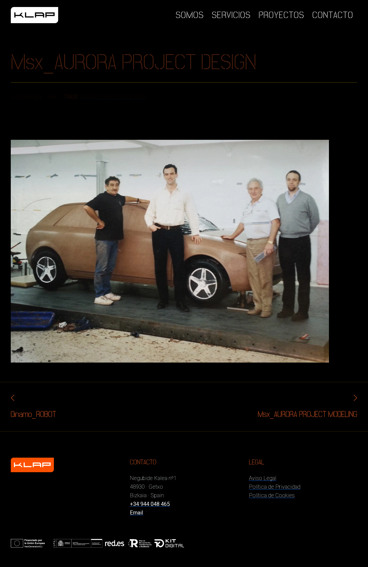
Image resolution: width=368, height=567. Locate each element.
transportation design (113, 96)
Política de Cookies (272, 495)
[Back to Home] (34, 15)
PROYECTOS (281, 15)
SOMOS (190, 15)
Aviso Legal (262, 478)
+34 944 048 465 (150, 504)
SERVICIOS (231, 15)
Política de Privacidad (274, 486)
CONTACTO (332, 15)
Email (136, 512)
